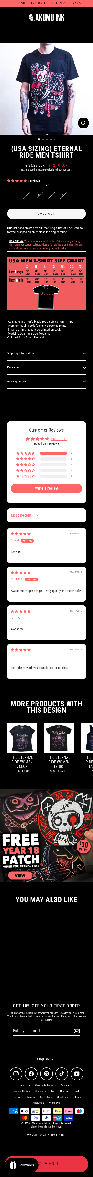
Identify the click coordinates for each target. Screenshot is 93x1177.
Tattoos (76, 1097)
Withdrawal (55, 1102)
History (64, 1091)
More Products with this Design (46, 707)
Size (46, 185)
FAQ (53, 1091)
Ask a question (16, 381)
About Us (26, 1085)
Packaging (13, 367)
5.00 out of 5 (59, 439)
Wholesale (38, 1102)
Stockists (62, 1097)
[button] (17, 180)
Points (76, 1091)
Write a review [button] (46, 488)
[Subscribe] (76, 1031)
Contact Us (66, 1085)
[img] (21, 534)
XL (63, 195)
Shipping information (20, 353)
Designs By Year (22, 1091)
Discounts (40, 1091)
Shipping (41, 169)
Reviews (16, 1097)
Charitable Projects (45, 1085)
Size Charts (46, 1097)
